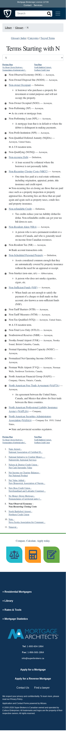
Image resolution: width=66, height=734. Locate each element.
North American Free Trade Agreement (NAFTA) (34, 385)
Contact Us (22, 687)
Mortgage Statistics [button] (16, 618)
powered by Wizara (38, 703)
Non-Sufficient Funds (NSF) (23, 287)
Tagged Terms (47, 38)
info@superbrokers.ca (33, 658)
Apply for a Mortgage (33, 669)
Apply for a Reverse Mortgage (33, 678)
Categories (33, 38)
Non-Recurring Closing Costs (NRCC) (28, 171)
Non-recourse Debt (18, 157)
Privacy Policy (16, 699)
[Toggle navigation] (58, 13)
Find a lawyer (42, 687)
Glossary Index (18, 38)
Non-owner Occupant (20, 85)
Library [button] (8, 600)
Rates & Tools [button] (12, 609)
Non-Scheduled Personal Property (26, 255)
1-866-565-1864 (35, 652)
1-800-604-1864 (35, 646)
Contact (27, 5)
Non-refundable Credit (20, 208)
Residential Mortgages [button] (18, 591)
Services (38, 5)
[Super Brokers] (7, 13)
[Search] (49, 13)
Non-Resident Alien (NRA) (23, 226)
